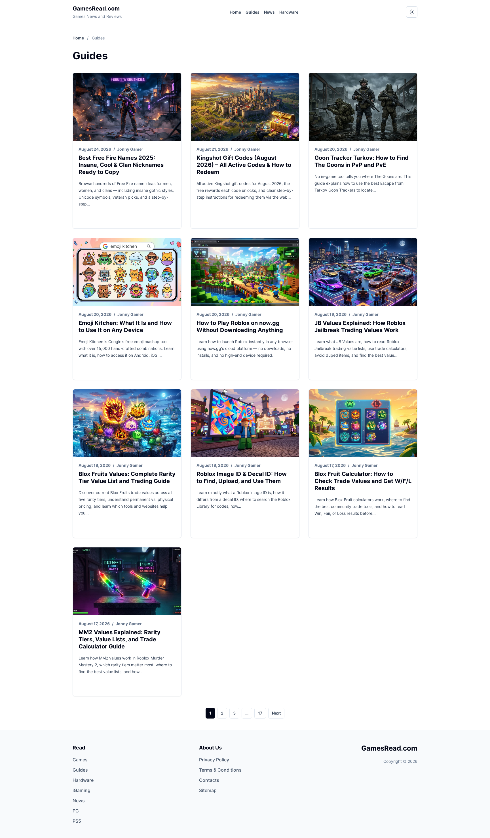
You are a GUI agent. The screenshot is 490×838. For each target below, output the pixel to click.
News (269, 12)
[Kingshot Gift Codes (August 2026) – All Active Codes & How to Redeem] (245, 107)
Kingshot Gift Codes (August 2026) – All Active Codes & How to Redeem (244, 164)
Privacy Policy (214, 760)
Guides (252, 12)
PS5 (77, 821)
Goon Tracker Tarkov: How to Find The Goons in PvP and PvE (361, 161)
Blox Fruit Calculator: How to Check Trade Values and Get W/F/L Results (362, 481)
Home (235, 12)
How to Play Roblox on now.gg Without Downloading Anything (240, 326)
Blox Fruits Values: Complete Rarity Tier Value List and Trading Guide (127, 477)
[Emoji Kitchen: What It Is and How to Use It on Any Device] (127, 272)
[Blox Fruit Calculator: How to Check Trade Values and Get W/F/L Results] (363, 423)
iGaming (81, 790)
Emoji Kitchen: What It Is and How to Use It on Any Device (125, 326)
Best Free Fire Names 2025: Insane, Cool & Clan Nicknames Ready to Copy (121, 164)
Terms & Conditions (220, 770)
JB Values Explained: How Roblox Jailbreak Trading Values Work (359, 326)
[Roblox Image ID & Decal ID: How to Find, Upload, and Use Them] (245, 423)
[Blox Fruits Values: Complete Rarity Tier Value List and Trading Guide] (127, 423)
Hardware (288, 12)
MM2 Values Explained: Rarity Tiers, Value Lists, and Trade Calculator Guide (119, 639)
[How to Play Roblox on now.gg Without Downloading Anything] (245, 272)
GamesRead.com (96, 8)
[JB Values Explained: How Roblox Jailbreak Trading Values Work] (363, 272)
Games (80, 760)
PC (76, 811)
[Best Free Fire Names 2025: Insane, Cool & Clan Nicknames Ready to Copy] (127, 107)
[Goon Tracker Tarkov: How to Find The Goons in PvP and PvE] (363, 107)
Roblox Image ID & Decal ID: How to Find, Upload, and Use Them (242, 477)
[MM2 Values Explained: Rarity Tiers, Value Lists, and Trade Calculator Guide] (127, 581)
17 (260, 713)
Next (276, 713)
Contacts (209, 780)
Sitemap (208, 790)
